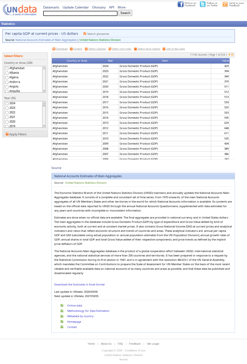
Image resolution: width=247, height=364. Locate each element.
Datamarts (51, 7)
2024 (12, 103)
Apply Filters (18, 134)
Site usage (153, 343)
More (122, 7)
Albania (14, 72)
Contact (72, 327)
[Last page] (232, 54)
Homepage (74, 321)
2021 (12, 117)
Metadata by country (80, 316)
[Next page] (230, 54)
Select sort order (121, 48)
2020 (12, 121)
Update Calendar (76, 7)
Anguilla (14, 91)
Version (123, 359)
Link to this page (175, 48)
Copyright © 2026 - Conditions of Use (123, 350)
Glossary (99, 7)
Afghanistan (17, 68)
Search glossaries (98, 34)
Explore (77, 48)
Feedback (135, 343)
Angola (13, 86)
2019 (12, 126)
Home (91, 343)
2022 (12, 112)
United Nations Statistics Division (100, 40)
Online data (74, 305)
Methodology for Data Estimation (88, 311)
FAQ (120, 343)
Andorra (14, 82)
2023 (12, 107)
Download (62, 48)
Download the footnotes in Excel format (79, 284)
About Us (106, 343)
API (111, 7)
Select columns (97, 48)
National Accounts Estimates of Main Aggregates (45, 40)
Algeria (13, 77)
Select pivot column (148, 48)
